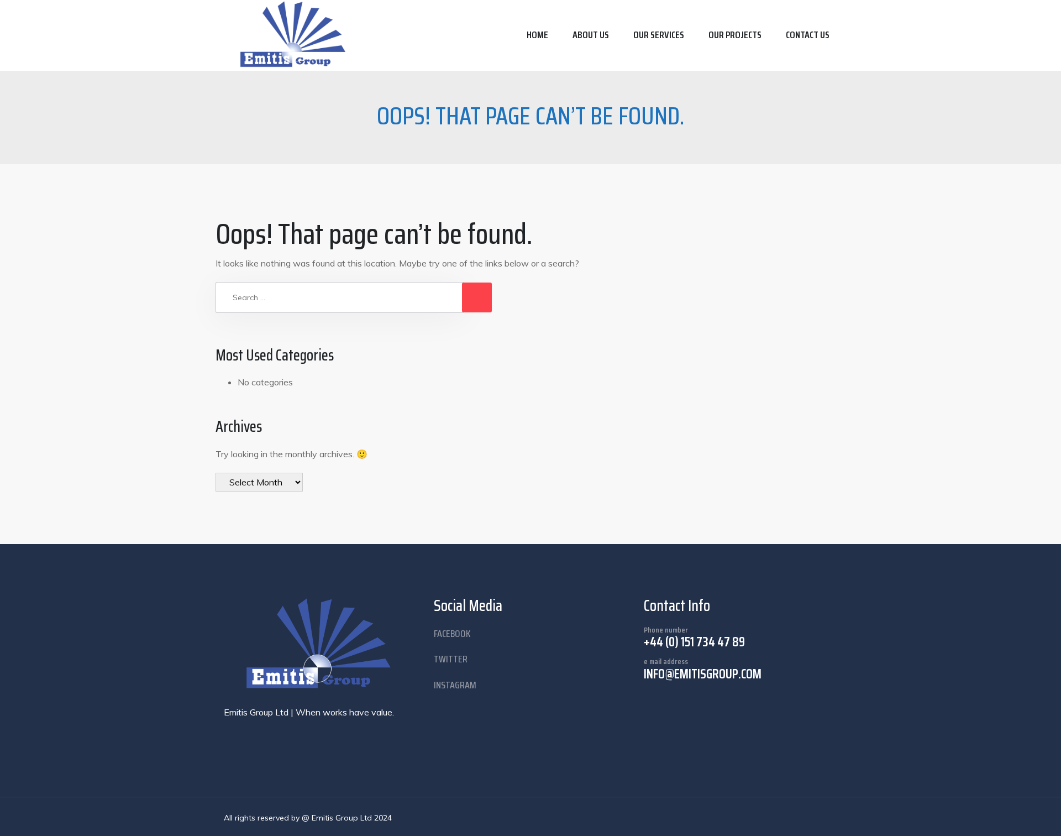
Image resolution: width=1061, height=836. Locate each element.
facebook (452, 633)
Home (537, 35)
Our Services (658, 35)
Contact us (807, 35)
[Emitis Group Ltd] (294, 35)
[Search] (477, 297)
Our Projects (734, 35)
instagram (455, 685)
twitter (451, 659)
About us (590, 35)
